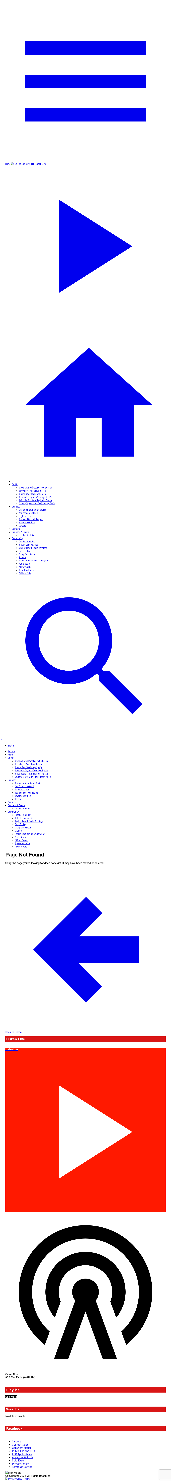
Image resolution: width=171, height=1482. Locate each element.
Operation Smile (26, 569)
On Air (15, 484)
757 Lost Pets (25, 573)
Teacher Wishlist (27, 535)
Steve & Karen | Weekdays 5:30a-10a (35, 487)
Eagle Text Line (26, 516)
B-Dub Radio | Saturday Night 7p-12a (35, 500)
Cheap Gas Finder (27, 554)
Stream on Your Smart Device (32, 509)
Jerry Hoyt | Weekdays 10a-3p (32, 490)
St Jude (22, 557)
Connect (16, 506)
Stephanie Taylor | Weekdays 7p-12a (35, 497)
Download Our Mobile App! (31, 519)
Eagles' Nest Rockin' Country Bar (34, 560)
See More (11, 1396)
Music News (24, 563)
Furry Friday (24, 550)
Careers (22, 525)
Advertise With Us (27, 522)
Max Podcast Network (28, 512)
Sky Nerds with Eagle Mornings (33, 547)
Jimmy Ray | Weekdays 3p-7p (32, 493)
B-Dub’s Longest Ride (28, 544)
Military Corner (25, 566)
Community (17, 538)
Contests (16, 528)
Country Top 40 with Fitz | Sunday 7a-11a (37, 503)
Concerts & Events (20, 531)
